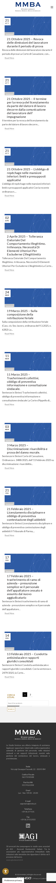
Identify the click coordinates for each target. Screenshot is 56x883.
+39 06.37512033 (28, 819)
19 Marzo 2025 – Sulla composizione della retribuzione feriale (22, 314)
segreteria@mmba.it (28, 804)
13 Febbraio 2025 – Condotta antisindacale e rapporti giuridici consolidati (27, 657)
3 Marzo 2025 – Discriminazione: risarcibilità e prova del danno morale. (27, 448)
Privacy (36, 878)
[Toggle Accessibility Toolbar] (5, 871)
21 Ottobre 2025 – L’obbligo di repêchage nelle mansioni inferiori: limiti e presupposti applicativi (28, 174)
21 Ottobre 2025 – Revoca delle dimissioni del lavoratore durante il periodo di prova (27, 42)
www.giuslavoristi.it (14, 860)
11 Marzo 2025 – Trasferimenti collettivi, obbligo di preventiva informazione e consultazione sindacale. (27, 382)
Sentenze (9, 34)
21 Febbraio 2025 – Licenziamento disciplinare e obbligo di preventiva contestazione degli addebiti (26, 514)
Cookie (42, 878)
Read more (9, 58)
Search (11, 709)
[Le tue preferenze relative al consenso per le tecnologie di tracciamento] (13, 880)
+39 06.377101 (28, 812)
